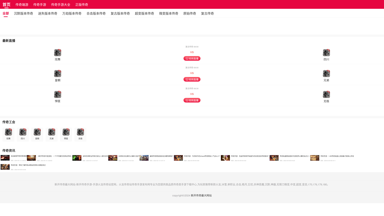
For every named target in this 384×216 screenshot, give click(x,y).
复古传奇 (207, 13)
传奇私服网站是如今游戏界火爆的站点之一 (295, 156)
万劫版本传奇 (72, 13)
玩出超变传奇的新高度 (19, 156)
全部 (5, 13)
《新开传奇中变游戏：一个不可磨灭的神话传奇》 (54, 156)
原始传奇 (189, 13)
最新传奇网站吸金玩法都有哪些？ (162, 156)
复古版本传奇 (120, 13)
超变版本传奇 (144, 13)
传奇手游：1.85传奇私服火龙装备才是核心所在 (337, 156)
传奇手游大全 (60, 4)
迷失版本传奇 (47, 13)
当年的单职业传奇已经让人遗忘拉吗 (95, 156)
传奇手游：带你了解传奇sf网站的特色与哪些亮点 (28, 165)
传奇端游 (22, 4)
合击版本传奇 (96, 13)
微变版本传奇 (168, 13)
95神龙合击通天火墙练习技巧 (129, 156)
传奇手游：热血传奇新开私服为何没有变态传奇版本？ (250, 156)
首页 (6, 4)
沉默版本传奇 (23, 13)
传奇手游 (39, 4)
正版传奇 (81, 4)
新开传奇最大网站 (201, 195)
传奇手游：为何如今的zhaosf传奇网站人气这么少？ (202, 156)
